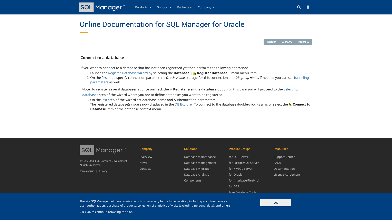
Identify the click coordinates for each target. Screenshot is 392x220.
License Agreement (287, 174)
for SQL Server (238, 157)
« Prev (287, 42)
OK (276, 203)
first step (109, 77)
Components (193, 180)
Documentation (284, 168)
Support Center (284, 157)
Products (141, 7)
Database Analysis (196, 174)
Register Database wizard (128, 73)
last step (108, 100)
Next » (303, 42)
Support (162, 7)
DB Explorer (184, 104)
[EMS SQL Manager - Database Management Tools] (102, 7)
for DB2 (234, 186)
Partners (183, 7)
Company (204, 7)
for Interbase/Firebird (244, 180)
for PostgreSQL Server (244, 163)
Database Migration (197, 168)
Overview (145, 157)
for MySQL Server (241, 168)
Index (271, 42)
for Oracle (236, 174)
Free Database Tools (242, 192)
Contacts (145, 168)
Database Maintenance (200, 157)
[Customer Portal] (308, 7)
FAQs (277, 163)
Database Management (200, 163)
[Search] (299, 7)
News (143, 163)
